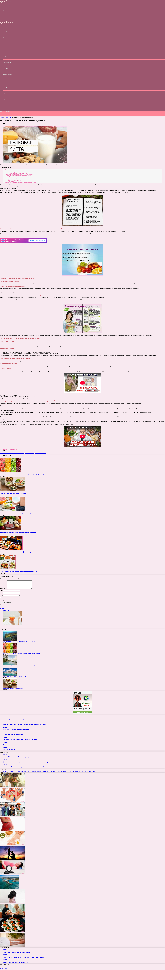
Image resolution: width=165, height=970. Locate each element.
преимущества (13, 449)
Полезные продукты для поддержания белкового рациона (18, 175)
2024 (1, 771)
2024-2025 (5, 771)
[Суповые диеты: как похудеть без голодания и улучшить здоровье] (8, 568)
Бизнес (4, 99)
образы (64, 771)
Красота (7, 87)
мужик (59, 771)
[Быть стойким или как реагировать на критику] (12, 787)
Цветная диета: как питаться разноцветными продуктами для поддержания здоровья (24, 474)
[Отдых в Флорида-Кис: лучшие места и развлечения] (10, 675)
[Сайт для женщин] (6, 3)
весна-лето (15, 771)
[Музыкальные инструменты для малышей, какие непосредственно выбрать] (12, 801)
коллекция (37, 771)
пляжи (79, 771)
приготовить (83, 771)
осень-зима (67, 771)
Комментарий (3, 588)
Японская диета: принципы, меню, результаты (13, 493)
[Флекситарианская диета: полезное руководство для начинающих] (10, 529)
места (51, 771)
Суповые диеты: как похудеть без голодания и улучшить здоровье (18, 571)
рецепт (90, 771)
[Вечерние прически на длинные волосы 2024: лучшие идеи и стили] (12, 902)
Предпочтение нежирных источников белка (17, 173)
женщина (33, 771)
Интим (6, 50)
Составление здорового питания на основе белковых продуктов (19, 174)
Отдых (4, 93)
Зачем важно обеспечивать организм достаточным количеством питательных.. (22, 169)
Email (1, 592)
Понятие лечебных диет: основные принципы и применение (16, 625)
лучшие (43, 771)
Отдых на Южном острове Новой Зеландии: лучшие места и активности (19, 641)
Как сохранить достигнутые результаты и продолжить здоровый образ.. (21, 182)
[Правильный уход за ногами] (12, 845)
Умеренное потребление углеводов (15, 172)
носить (61, 771)
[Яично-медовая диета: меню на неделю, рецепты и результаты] (12, 510)
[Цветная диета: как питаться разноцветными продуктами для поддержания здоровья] (10, 471)
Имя (1, 590)
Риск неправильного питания (14, 180)
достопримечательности (26, 771)
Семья (6, 68)
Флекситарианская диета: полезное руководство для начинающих (18, 532)
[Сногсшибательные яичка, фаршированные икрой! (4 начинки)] (12, 931)
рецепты (18, 449)
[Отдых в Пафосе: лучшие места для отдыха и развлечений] (9, 888)
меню (8, 449)
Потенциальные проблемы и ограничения (14, 179)
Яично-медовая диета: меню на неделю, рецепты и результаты (17, 513)
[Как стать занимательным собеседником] (12, 917)
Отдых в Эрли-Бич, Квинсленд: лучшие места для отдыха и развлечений (19, 665)
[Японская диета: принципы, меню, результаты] (12, 490)
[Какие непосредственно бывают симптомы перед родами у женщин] (12, 830)
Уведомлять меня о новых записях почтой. (11, 600)
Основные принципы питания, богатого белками (16, 171)
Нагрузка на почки (12, 181)
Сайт (1, 595)
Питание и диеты (7, 74)
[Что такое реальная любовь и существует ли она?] (12, 859)
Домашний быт (7, 62)
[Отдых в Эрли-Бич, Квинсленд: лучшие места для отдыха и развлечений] (10, 664)
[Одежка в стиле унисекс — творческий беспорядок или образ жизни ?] (12, 816)
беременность (11, 771)
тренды (95, 771)
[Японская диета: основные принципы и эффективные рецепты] (11, 549)
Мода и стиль (6, 81)
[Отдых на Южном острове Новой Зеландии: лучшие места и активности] (10, 640)
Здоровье (5, 37)
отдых (72, 771)
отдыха (76, 771)
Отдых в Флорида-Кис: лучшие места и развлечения (14, 676)
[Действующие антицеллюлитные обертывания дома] (12, 946)
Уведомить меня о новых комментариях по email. (12, 597)
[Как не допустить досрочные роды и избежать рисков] (12, 874)
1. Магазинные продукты (13, 176)
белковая (2, 449)
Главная (1, 117)
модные (55, 771)
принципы (86, 771)
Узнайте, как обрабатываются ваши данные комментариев (36, 604)
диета (5, 449)
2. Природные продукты (13, 178)
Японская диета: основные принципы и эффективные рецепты (17, 552)
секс (93, 771)
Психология (7, 43)
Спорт (6, 56)
